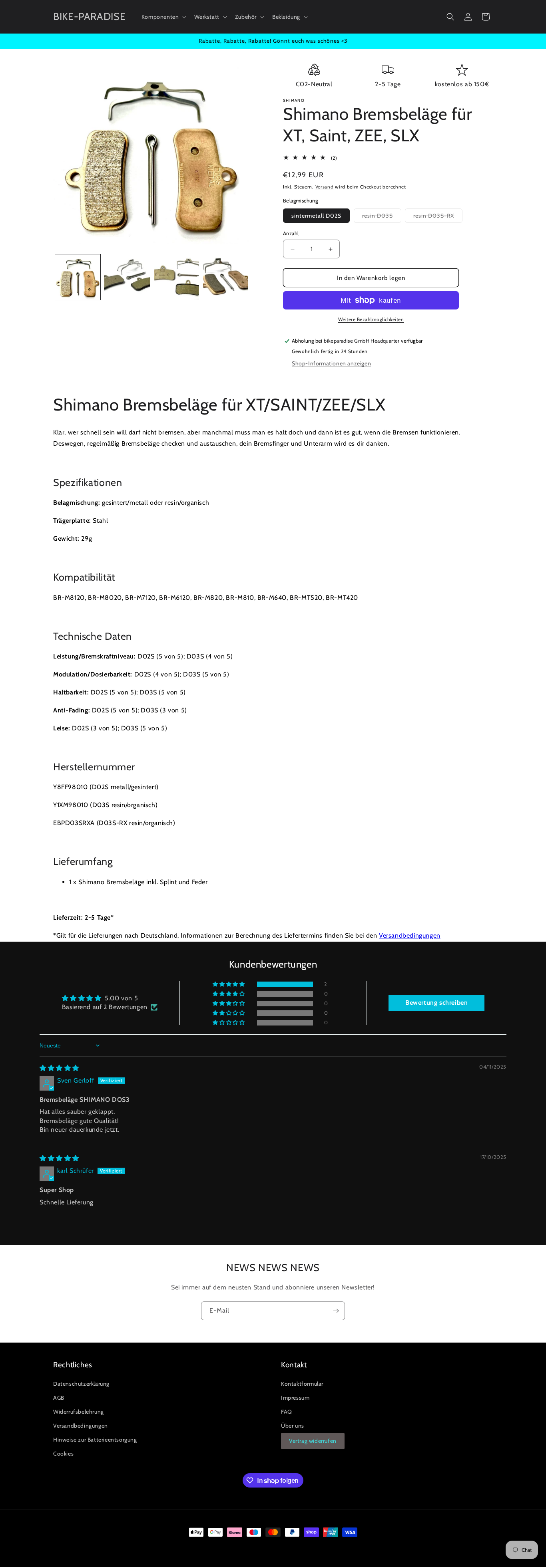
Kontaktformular (302, 1383)
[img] (59, 1068)
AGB (58, 1397)
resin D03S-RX (437, 217)
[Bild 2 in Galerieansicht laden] (126, 277)
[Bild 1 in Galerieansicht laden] (77, 277)
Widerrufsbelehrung (78, 1411)
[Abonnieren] (336, 1310)
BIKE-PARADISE (89, 1547)
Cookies (63, 1453)
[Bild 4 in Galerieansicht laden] (225, 277)
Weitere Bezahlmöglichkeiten (371, 319)
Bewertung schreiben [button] (436, 1002)
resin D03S (381, 217)
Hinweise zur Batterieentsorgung (95, 1439)
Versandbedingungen (409, 935)
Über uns (292, 1425)
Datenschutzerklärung (81, 1383)
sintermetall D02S (316, 215)
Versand (324, 187)
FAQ (286, 1411)
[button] (163, 16)
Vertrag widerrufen (313, 1440)
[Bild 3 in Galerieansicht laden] (176, 277)
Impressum (295, 1397)
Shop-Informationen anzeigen (331, 363)
